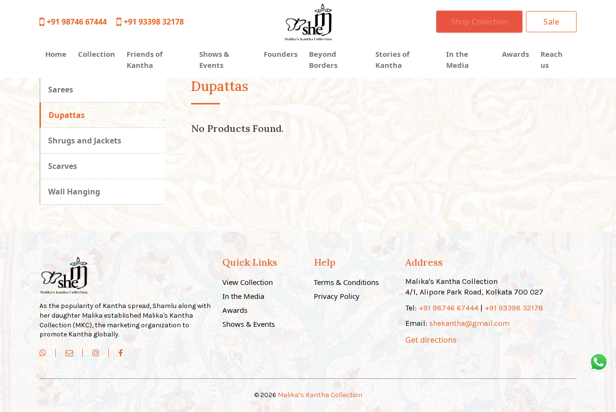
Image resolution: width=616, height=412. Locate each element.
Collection (96, 54)
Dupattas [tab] (67, 115)
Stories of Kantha (392, 59)
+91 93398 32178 (154, 21)
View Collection (247, 282)
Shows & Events (214, 59)
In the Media (457, 59)
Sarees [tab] (60, 89)
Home (55, 54)
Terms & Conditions (346, 282)
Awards (515, 54)
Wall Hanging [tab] (74, 191)
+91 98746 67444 (77, 21)
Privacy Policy (336, 296)
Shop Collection (479, 21)
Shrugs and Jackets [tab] (84, 140)
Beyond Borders (323, 59)
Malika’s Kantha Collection (320, 395)
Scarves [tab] (62, 166)
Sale (551, 21)
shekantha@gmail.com (469, 323)
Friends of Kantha (145, 59)
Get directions (431, 340)
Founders (280, 54)
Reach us (551, 59)
